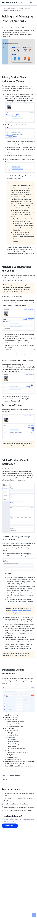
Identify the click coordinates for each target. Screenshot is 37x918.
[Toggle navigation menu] (34, 3)
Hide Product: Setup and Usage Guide (16, 804)
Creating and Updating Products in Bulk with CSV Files (19, 795)
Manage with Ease (11, 8)
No (15, 779)
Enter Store (9, 826)
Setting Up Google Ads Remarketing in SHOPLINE (19, 807)
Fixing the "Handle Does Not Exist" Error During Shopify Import (18, 800)
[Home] (12, 3)
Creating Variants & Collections (13, 10)
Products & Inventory (24, 8)
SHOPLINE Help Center (2, 9)
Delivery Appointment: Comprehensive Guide (18, 810)
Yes (7, 779)
